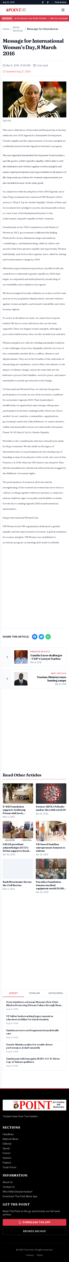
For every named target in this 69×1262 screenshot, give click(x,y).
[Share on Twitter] (41, 636)
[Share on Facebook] (34, 636)
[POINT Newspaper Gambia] (43, 2)
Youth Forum (9, 1167)
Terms (39, 1255)
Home (6, 29)
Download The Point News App (20, 1196)
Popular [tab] (34, 993)
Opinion (7, 1157)
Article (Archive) (18, 29)
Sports (6, 1148)
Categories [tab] (55, 993)
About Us (8, 1182)
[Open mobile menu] (63, 10)
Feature (7, 1162)
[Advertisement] (34, 588)
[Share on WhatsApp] (48, 636)
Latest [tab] (13, 993)
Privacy (30, 1255)
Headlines (8, 1134)
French (6, 1153)
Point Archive (60, 2)
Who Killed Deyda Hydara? (17, 1191)
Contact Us (9, 1186)
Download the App (36, 1222)
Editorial (7, 1143)
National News (10, 1138)
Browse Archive (34, 1231)
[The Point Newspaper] (48, 2)
